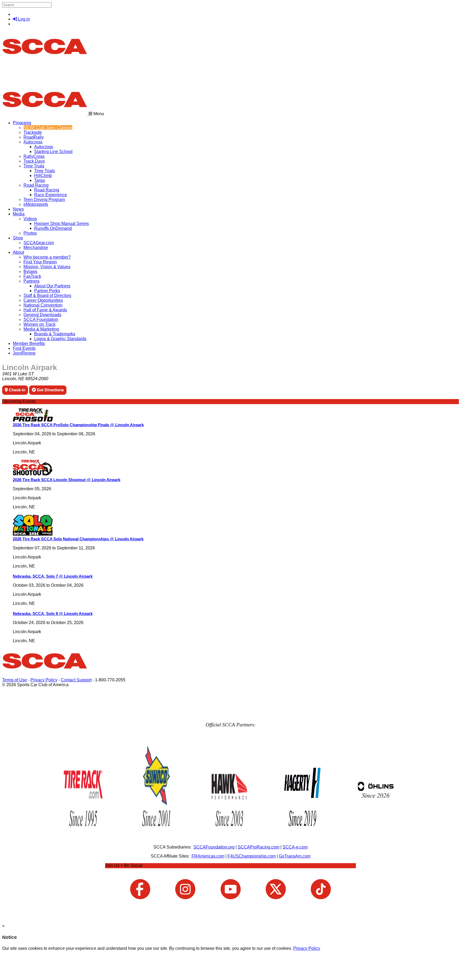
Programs (22, 122)
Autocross (32, 142)
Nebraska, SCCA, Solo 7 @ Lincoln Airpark (53, 576)
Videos (30, 218)
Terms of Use (14, 680)
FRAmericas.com (208, 856)
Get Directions (50, 390)
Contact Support (76, 680)
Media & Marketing (41, 329)
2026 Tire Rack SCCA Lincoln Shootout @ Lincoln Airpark (66, 479)
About (18, 252)
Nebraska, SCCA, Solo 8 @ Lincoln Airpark (53, 613)
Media (19, 214)
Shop (18, 238)
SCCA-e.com (295, 847)
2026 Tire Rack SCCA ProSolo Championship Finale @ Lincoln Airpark (78, 425)
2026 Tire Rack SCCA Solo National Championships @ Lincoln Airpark (78, 539)
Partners (31, 281)
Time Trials (33, 166)
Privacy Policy (43, 680)
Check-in (16, 390)
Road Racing (36, 185)
